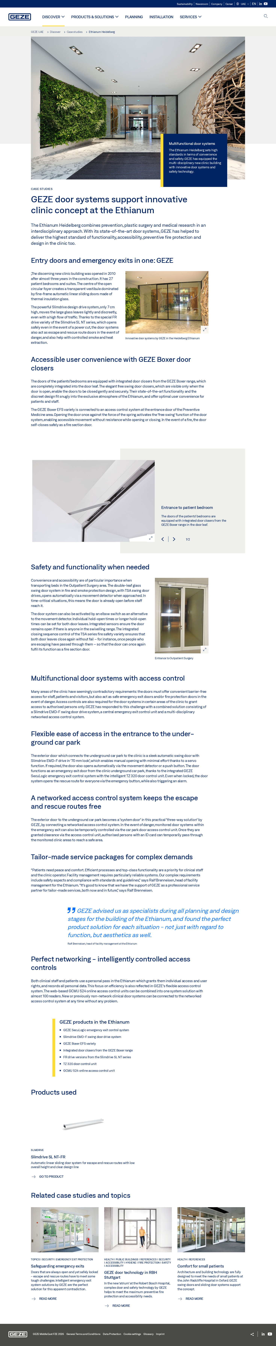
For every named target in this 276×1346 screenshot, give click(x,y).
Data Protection (112, 1333)
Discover (51, 17)
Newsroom (202, 3)
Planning (134, 17)
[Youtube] (266, 3)
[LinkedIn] (260, 3)
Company (216, 3)
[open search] (265, 16)
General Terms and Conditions (83, 1333)
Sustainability (185, 3)
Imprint (160, 1333)
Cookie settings (132, 1333)
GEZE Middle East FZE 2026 (48, 1333)
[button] (242, 4)
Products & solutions (92, 17)
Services (188, 17)
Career (229, 3)
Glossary (148, 1333)
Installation (161, 17)
